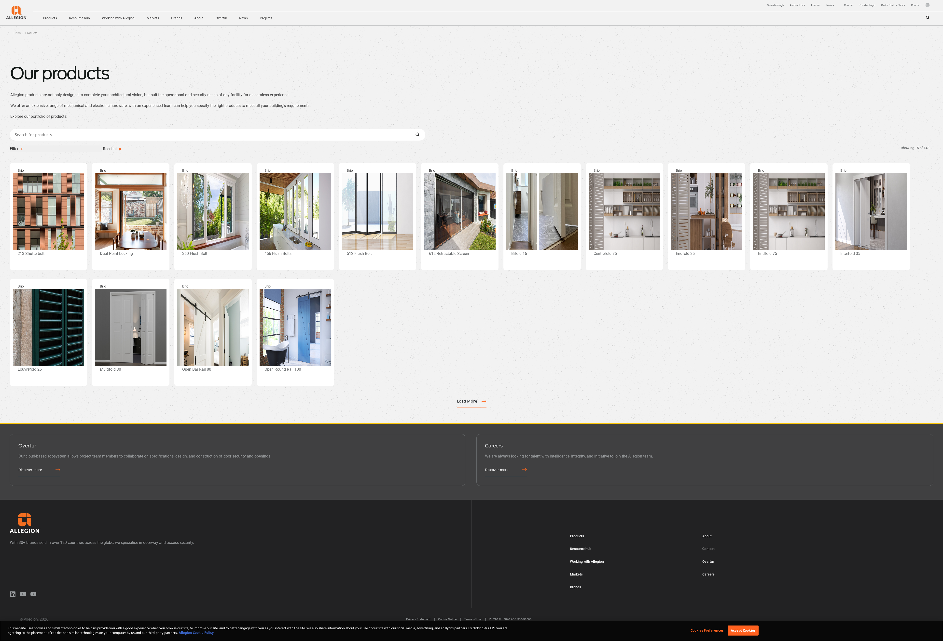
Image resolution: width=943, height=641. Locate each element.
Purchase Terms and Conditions (510, 619)
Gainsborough (775, 5)
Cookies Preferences (707, 630)
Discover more (30, 469)
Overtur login (867, 5)
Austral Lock (797, 5)
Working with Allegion (118, 18)
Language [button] (927, 5)
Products (50, 18)
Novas (830, 5)
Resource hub (79, 18)
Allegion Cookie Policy (196, 632)
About (199, 18)
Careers (849, 5)
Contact (916, 5)
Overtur (221, 18)
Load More (467, 401)
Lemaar (815, 5)
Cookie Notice (447, 619)
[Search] (417, 134)
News (243, 18)
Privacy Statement (418, 619)
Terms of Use (473, 619)
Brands (176, 18)
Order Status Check (893, 5)
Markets (153, 18)
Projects (266, 18)
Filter (14, 148)
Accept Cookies (743, 630)
